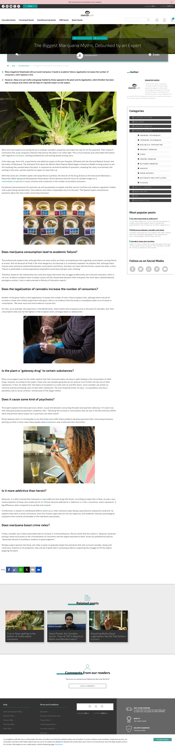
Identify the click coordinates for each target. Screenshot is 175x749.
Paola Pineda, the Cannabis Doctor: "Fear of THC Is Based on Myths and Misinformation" (66, 636)
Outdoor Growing (149, 164)
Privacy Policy (45, 720)
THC (45, 502)
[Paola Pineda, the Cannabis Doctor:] (66, 620)
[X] (27, 570)
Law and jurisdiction (47, 728)
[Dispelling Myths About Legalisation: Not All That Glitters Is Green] (108, 620)
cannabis (49, 422)
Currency (164, 6)
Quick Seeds (77, 20)
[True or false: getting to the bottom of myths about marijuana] (24, 620)
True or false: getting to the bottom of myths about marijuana (21, 636)
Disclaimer (44, 712)
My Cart (171, 20)
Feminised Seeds (26, 20)
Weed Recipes (141, 192)
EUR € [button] (169, 6)
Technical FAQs (8, 724)
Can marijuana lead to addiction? (144, 218)
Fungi (142, 154)
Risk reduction (84, 38)
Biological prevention (151, 145)
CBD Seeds (64, 20)
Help (156, 20)
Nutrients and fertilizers (153, 178)
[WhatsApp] (21, 570)
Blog (30, 6)
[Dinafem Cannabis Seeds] (8, 66)
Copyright (43, 733)
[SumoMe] (39, 570)
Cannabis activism (143, 117)
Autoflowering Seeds (46, 20)
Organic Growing (148, 149)
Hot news (101, 38)
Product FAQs (8, 720)
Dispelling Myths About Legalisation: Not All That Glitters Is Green (108, 636)
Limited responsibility (48, 724)
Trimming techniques (150, 140)
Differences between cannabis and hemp (147, 230)
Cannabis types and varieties (142, 241)
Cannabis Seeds (8, 20)
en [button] (153, 6)
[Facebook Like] (15, 570)
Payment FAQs (8, 716)
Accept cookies (162, 739)
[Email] (33, 570)
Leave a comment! (87, 686)
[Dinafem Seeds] (87, 13)
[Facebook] (9, 570)
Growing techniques (150, 135)
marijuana (19, 155)
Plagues (144, 182)
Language (147, 6)
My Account (163, 20)
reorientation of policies (12, 181)
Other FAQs (7, 728)
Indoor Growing (148, 159)
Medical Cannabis (143, 187)
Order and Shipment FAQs (12, 712)
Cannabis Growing (143, 131)
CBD (136, 196)
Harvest (144, 168)
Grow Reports (147, 173)
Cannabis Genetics (143, 126)
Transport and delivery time (50, 716)
